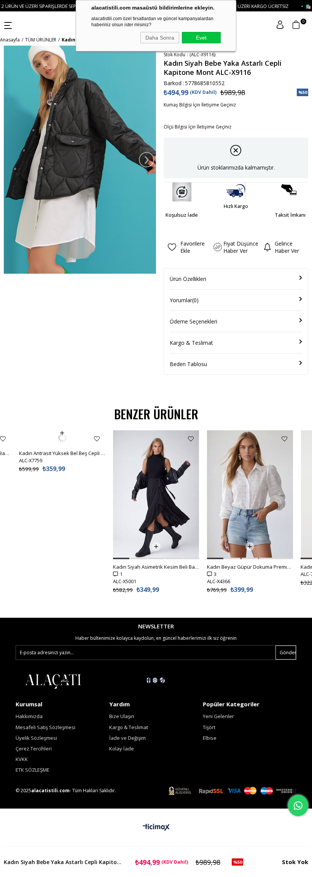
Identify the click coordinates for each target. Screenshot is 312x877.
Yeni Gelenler (218, 716)
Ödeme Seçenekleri (193, 321)
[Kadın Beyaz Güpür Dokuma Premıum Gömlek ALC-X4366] (250, 494)
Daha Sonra (159, 38)
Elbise (209, 737)
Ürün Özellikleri (188, 278)
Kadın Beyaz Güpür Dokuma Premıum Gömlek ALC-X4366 (250, 566)
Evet (201, 38)
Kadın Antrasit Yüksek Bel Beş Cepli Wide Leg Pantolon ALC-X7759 (62, 438)
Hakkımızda (29, 716)
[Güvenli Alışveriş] (232, 791)
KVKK (22, 759)
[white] (53, 680)
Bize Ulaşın (121, 716)
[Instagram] (155, 680)
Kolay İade (121, 748)
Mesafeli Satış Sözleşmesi (45, 727)
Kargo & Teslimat (191, 342)
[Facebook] (148, 680)
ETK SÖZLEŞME (32, 769)
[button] (121, 558)
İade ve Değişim (127, 737)
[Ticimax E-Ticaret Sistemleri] (156, 827)
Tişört (209, 727)
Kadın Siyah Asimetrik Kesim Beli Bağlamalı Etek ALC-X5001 (156, 566)
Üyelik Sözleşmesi (36, 737)
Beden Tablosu (188, 364)
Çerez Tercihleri (34, 748)
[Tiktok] (162, 680)
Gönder (288, 652)
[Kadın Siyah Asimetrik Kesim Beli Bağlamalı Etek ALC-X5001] (156, 494)
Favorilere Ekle (3, 439)
